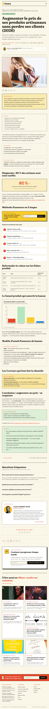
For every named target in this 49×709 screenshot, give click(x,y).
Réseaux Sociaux (21, 695)
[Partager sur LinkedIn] (3, 90)
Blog (8, 9)
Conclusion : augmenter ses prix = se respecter (14, 128)
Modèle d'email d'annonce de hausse (12, 125)
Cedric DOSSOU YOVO (17, 48)
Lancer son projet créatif (23, 689)
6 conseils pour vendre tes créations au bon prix (26, 423)
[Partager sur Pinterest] (6, 90)
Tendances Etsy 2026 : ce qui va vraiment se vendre (8, 690)
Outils (19, 697)
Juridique (20, 699)
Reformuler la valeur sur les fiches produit (13, 121)
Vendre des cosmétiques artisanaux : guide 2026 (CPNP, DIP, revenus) (8, 694)
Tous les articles (7, 457)
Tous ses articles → (40, 521)
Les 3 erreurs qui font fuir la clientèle (12, 127)
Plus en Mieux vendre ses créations (38, 457)
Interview (20, 693)
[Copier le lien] (14, 90)
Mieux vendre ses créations (16, 9)
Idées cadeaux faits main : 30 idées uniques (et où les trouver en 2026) (8, 697)
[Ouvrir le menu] (46, 3)
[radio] (19, 532)
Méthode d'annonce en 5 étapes (11, 119)
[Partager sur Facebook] (9, 90)
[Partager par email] (11, 90)
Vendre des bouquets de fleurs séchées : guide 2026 (8, 700)
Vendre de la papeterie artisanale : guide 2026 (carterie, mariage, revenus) (8, 687)
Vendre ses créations (22, 691)
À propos (36, 690)
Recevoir (40, 216)
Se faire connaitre (21, 687)
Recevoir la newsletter (35, 562)
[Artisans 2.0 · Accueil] (6, 3)
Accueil (4, 9)
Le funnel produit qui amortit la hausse (13, 123)
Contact (35, 692)
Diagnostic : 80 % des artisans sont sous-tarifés (15, 118)
